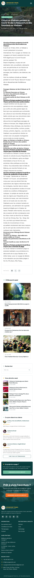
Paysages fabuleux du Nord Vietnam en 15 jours (16, 90)
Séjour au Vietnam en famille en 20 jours (16, 140)
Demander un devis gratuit (17, 472)
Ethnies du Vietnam (6, 552)
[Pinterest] (13, 516)
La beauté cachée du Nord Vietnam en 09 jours (16, 98)
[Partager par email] (19, 270)
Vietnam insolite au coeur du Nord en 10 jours (16, 242)
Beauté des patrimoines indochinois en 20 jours (16, 239)
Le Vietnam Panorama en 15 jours (14, 92)
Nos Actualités (14, 14)
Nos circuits (21, 531)
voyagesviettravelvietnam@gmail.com (13, 564)
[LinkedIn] (10, 516)
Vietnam (20, 524)
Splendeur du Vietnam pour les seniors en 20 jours (16, 145)
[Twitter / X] (17, 516)
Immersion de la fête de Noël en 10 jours (16, 148)
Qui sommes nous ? (6, 524)
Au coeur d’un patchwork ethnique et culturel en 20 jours (15, 94)
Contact (3, 531)
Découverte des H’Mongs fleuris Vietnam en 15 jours (16, 233)
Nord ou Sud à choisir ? (7, 550)
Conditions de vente (6, 526)
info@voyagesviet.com (9, 562)
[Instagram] (6, 516)
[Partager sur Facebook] (11, 270)
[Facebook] (2, 516)
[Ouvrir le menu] (31, 3)
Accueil (3, 14)
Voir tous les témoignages (17, 456)
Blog (8, 14)
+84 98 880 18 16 (8, 559)
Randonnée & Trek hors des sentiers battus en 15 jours (15, 142)
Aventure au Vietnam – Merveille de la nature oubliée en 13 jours (15, 236)
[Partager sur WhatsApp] (15, 270)
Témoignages (5, 529)
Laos (19, 526)
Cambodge (21, 529)
